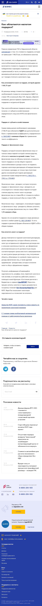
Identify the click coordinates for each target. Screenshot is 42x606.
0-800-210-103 (26, 488)
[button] (3, 2)
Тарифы (18, 511)
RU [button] (27, 2)
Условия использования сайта (9, 559)
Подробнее (31, 527)
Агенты (4, 548)
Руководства (5, 574)
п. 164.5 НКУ (6, 136)
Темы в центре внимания (9, 580)
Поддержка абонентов (8, 588)
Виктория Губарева (12, 35)
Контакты (4, 597)
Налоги (4, 20)
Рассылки (4, 594)
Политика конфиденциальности (8, 554)
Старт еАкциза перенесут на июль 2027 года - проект (28, 427)
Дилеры (4, 551)
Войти (33, 346)
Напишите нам (6, 591)
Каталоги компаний (7, 577)
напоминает (6, 52)
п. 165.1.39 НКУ (24, 221)
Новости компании (7, 571)
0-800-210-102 (26, 494)
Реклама (4, 563)
